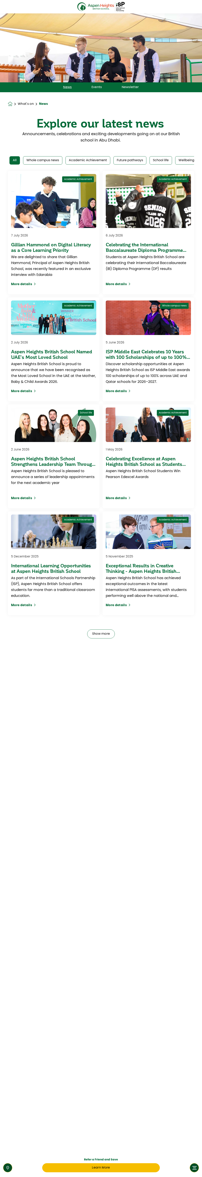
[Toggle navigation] (194, 1167)
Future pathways (130, 160)
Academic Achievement (88, 160)
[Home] (101, 6)
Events (97, 87)
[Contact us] (7, 1167)
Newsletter (130, 87)
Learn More (101, 1167)
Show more (101, 633)
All (15, 160)
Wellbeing (186, 160)
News (67, 87)
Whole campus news (42, 160)
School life (161, 160)
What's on (26, 104)
